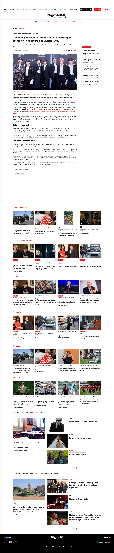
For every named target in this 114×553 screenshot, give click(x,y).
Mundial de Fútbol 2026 (22, 9)
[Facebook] (10, 542)
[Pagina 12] (57, 16)
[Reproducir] (81, 9)
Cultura (45, 9)
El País (29, 9)
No (18, 412)
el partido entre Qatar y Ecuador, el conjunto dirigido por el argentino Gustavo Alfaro (44, 112)
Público (56, 473)
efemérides (55, 21)
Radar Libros (38, 412)
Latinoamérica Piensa (46, 473)
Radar (31, 412)
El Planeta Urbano (28, 473)
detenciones (68, 21)
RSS (110, 537)
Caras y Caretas (17, 473)
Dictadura (75, 21)
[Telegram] (18, 542)
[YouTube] (16, 542)
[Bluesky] (15, 542)
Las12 (22, 412)
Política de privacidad (56, 546)
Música (40, 21)
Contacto (48, 546)
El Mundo (56, 9)
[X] (13, 542)
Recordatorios (63, 9)
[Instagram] (11, 542)
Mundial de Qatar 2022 (33, 94)
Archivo (42, 546)
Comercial (105, 537)
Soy (27, 412)
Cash (14, 412)
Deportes (51, 9)
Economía (35, 9)
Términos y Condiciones (68, 546)
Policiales (62, 21)
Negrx (36, 473)
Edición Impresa (11, 9)
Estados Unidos (48, 21)
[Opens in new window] (100, 542)
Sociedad (41, 9)
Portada (15, 28)
